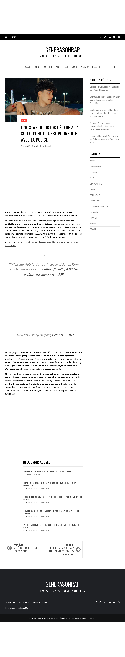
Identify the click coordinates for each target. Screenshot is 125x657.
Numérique (95, 212)
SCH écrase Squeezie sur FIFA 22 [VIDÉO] (26, 548)
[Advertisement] (62, 17)
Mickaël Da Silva (31, 489)
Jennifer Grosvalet (32, 146)
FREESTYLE (96, 66)
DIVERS (93, 189)
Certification (95, 166)
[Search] (115, 67)
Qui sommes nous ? (13, 602)
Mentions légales (40, 602)
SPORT (93, 229)
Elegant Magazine (75, 618)
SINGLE (74, 66)
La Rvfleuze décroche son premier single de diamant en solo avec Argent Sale (50, 484)
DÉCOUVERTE (47, 66)
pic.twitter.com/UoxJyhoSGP (44, 274)
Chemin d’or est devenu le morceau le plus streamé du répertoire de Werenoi (51, 512)
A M (27, 475)
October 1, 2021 (63, 335)
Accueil (28, 66)
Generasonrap (62, 49)
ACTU (37, 66)
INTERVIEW (85, 66)
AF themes (90, 618)
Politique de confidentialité (16, 608)
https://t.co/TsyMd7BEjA (61, 269)
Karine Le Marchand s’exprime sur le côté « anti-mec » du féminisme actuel (51, 526)
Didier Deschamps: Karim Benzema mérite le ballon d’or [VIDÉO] (61, 549)
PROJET (58, 66)
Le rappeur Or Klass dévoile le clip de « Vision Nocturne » (47, 471)
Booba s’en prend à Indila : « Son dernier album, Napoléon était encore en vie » (52, 498)
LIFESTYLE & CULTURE (99, 206)
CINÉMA (93, 172)
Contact (26, 602)
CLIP (66, 66)
